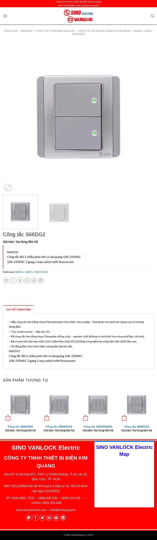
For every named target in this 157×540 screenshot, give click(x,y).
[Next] (146, 117)
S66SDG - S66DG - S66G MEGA (31, 271)
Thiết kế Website (74, 535)
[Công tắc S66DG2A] (136, 404)
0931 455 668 (52, 502)
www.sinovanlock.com (31, 510)
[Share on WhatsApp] (6, 280)
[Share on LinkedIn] (41, 280)
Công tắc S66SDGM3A (97, 426)
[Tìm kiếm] (152, 16)
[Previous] (10, 117)
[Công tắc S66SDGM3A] (97, 404)
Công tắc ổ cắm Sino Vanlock (55, 30)
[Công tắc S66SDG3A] (59, 404)
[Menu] (5, 16)
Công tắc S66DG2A (136, 426)
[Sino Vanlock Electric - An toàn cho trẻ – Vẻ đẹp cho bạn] (78, 15)
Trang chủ (10, 30)
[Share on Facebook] (13, 280)
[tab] (18, 309)
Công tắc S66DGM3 (20, 426)
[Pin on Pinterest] (34, 280)
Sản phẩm (27, 30)
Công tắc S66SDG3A (59, 426)
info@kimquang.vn (62, 510)
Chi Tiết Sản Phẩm (18, 309)
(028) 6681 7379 (23, 498)
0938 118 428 (71, 498)
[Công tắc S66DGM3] (20, 404)
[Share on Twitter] (20, 280)
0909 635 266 (47, 498)
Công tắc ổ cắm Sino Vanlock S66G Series (104, 30)
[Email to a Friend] (27, 280)
